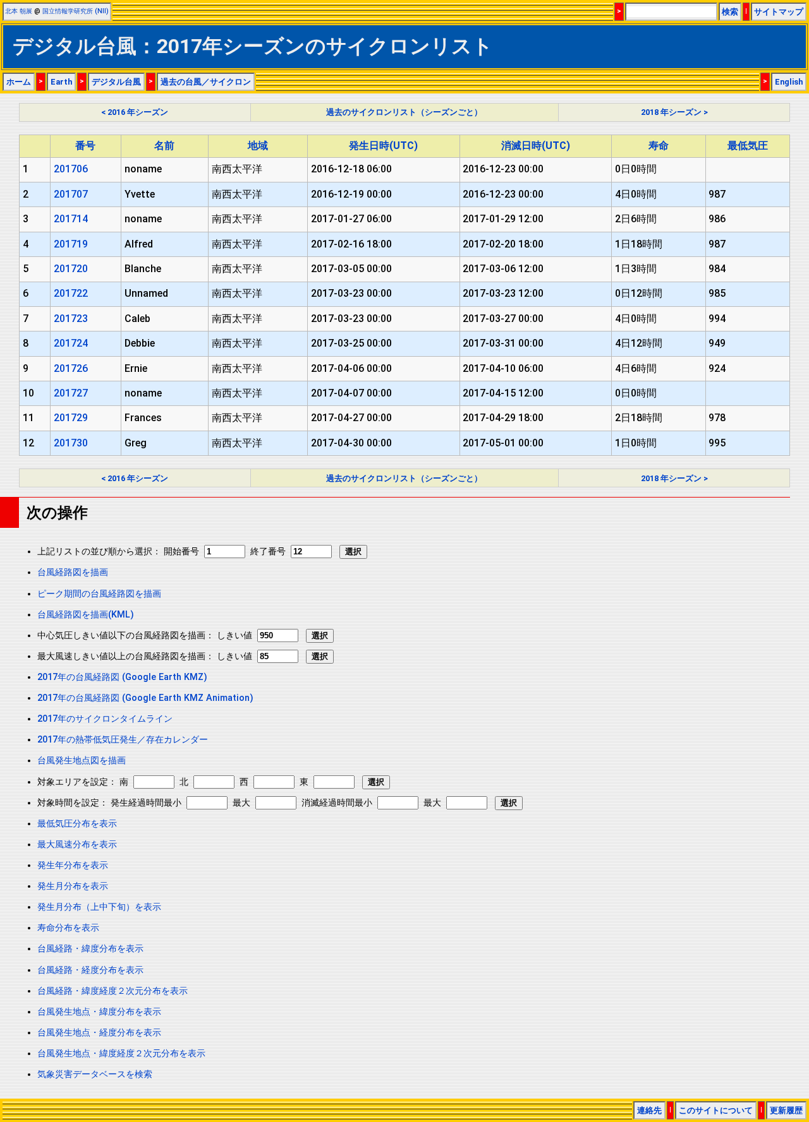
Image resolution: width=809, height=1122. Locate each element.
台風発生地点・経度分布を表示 (99, 1032)
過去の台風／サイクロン (206, 82)
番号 (85, 146)
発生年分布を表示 (72, 865)
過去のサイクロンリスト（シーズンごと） (404, 112)
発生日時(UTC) (383, 146)
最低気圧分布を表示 (77, 823)
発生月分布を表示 (72, 886)
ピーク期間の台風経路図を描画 (99, 593)
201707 (71, 194)
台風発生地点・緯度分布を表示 (99, 1011)
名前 (164, 146)
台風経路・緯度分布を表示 (90, 948)
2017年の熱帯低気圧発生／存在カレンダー (122, 739)
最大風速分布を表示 (77, 844)
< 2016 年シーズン (134, 112)
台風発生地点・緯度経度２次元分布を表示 (121, 1053)
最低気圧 (747, 146)
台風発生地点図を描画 (81, 760)
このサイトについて (716, 1110)
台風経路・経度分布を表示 (90, 970)
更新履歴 (786, 1110)
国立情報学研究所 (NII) (75, 11)
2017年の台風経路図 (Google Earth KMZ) (122, 677)
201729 (71, 418)
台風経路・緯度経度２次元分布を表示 (112, 991)
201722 (71, 293)
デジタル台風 (116, 82)
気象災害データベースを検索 (94, 1074)
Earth (61, 82)
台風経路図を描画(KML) (85, 614)
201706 (71, 169)
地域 (258, 146)
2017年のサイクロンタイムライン (105, 718)
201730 (71, 443)
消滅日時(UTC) (535, 146)
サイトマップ (778, 11)
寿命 (658, 146)
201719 (71, 244)
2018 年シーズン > (674, 112)
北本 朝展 (18, 11)
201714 (71, 219)
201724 (71, 343)
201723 (71, 319)
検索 (730, 11)
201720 (71, 269)
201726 (71, 368)
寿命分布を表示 (68, 927)
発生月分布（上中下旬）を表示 (99, 907)
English (789, 82)
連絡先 (649, 1110)
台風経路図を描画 (72, 572)
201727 (71, 393)
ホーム (18, 82)
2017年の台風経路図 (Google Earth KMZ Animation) (145, 698)
